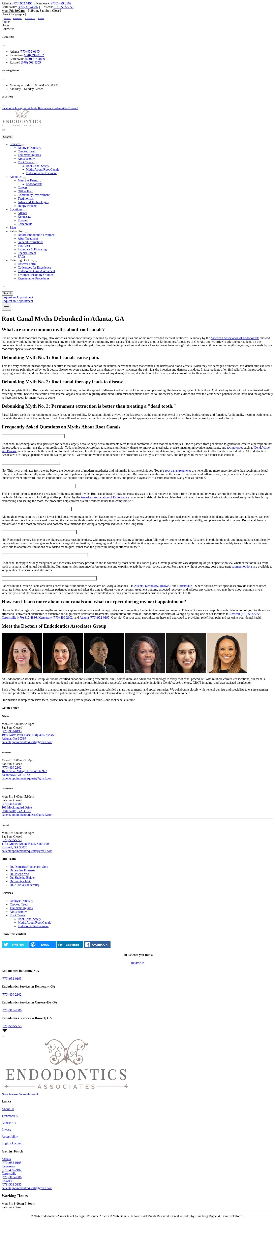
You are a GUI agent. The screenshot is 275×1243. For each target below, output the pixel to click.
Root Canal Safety (37, 166)
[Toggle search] (3, 286)
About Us (16, 176)
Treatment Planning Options (35, 274)
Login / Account (12, 1143)
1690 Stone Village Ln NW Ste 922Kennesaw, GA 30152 (24, 772)
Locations (16, 209)
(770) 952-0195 (22, 3)
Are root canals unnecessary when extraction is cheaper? (36, 509)
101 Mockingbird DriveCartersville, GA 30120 (17, 809)
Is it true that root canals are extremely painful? (30, 462)
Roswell (23, 220)
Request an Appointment (17, 297)
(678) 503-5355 (63, 7)
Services (15, 144)
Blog (13, 227)
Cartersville (25, 224)
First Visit (24, 245)
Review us (137, 963)
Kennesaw (24, 216)
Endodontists (34, 184)
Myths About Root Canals (42, 169)
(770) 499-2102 (61, 3)
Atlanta (22, 213)
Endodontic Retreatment (41, 173)
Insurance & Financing (32, 249)
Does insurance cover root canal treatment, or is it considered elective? (44, 555)
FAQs (21, 256)
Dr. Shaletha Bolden (22, 877)
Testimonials (26, 198)
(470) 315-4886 (28, 7)
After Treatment (28, 238)
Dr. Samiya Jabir (20, 881)
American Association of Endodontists (235, 338)
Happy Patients (27, 205)
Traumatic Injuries (29, 155)
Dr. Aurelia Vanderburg (24, 885)
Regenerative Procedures (33, 278)
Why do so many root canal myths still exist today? (33, 436)
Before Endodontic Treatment (36, 235)
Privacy (6, 1129)
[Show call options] (3, 1036)
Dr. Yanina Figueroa (22, 870)
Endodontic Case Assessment (36, 271)
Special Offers (27, 253)
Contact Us (9, 1122)
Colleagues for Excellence (34, 267)
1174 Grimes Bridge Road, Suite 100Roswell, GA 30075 (25, 845)
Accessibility (10, 1136)
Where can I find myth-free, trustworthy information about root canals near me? (49, 578)
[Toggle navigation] (6, 307)
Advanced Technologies (33, 202)
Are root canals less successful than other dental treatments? (39, 532)
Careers (22, 187)
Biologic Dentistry (29, 147)
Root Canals (26, 162)
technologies (235, 447)
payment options (242, 566)
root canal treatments (178, 470)
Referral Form (27, 264)
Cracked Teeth (27, 151)
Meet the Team (27, 180)
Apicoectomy (26, 158)
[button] (7, 18)
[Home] (22, 125)
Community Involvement (34, 195)
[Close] (3, 45)
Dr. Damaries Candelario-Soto (29, 866)
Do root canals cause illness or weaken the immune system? (38, 486)
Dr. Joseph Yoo (19, 874)
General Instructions (30, 242)
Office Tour (25, 191)
